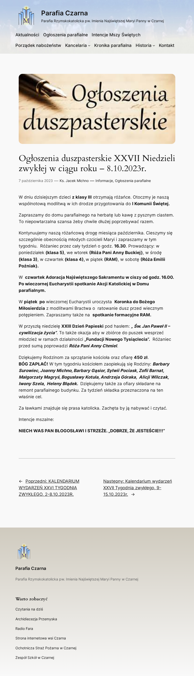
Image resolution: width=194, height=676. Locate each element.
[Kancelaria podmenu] (89, 45)
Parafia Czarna (64, 13)
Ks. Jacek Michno (74, 180)
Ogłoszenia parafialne (133, 180)
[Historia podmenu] (154, 45)
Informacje (104, 180)
